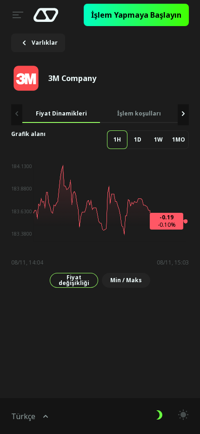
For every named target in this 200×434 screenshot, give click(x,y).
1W (158, 139)
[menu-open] (16, 14)
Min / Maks (126, 280)
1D (137, 139)
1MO (178, 139)
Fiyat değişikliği (74, 280)
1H (117, 139)
